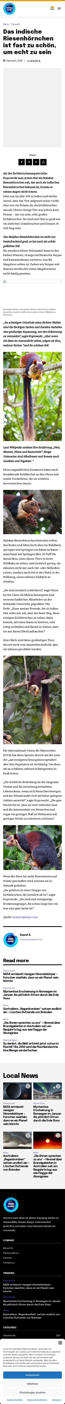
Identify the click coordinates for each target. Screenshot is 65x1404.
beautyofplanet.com (25, 917)
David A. (36, 60)
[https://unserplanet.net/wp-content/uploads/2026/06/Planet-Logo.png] (9, 8)
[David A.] (10, 940)
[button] (60, 1342)
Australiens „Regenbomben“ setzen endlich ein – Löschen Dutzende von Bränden (16, 1163)
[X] (29, 162)
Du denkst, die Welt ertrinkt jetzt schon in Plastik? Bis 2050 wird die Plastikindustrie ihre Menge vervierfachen (31, 1047)
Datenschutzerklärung (37, 1399)
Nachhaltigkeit (10, 1040)
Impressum (56, 1399)
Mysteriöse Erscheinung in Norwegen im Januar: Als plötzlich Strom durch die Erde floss (31, 995)
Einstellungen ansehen (32, 1392)
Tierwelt (15, 24)
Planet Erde (9, 970)
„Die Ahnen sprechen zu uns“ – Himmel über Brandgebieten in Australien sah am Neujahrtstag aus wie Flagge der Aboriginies (47, 1166)
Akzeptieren (32, 1375)
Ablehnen (32, 1383)
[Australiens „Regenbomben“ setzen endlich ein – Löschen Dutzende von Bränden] (17, 1140)
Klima (5, 1005)
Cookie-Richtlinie (14, 1399)
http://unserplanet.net (31, 939)
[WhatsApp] (43, 162)
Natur (6, 24)
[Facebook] (21, 162)
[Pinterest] (36, 162)
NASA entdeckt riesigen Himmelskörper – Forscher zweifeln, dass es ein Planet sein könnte (30, 977)
